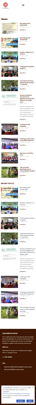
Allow (30, 401)
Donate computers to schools (27, 53)
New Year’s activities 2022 (26, 154)
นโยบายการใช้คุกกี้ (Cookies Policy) (14, 370)
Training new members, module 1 (27, 67)
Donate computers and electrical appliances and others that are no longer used (27, 98)
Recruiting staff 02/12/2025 (25, 24)
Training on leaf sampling (25, 125)
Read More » (23, 30)
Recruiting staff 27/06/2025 (25, 39)
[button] (23, 5)
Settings (20, 401)
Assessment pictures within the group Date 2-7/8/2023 (27, 82)
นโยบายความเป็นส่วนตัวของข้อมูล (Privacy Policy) (18, 367)
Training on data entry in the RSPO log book (27, 139)
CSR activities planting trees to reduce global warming (27, 169)
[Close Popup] (33, 387)
